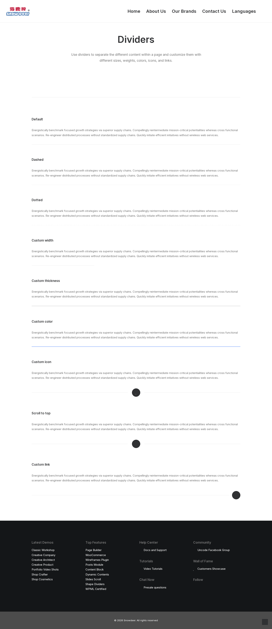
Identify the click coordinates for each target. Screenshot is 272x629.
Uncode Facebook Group (213, 550)
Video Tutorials (153, 568)
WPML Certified (95, 589)
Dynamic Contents (97, 574)
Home (133, 11)
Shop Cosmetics (42, 579)
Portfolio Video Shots (45, 569)
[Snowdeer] (18, 11)
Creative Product (42, 564)
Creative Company (43, 555)
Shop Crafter (40, 574)
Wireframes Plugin (97, 560)
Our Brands (184, 11)
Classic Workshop (43, 550)
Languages (244, 11)
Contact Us (214, 11)
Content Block (94, 569)
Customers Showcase (211, 568)
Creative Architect (43, 560)
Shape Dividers (95, 584)
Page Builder (93, 550)
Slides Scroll (93, 579)
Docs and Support (155, 550)
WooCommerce (95, 555)
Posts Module (94, 564)
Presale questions (155, 587)
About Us (156, 11)
